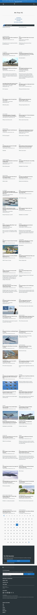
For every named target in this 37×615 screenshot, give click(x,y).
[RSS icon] (13, 592)
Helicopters (4, 315)
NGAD (3, 480)
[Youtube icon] (11, 592)
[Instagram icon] (7, 592)
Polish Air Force (5, 175)
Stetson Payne (5, 132)
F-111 (19, 405)
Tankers (20, 435)
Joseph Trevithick (5, 55)
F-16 (3, 239)
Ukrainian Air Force (6, 159)
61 (31, 530)
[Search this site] (33, 4)
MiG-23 (3, 450)
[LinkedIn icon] (9, 592)
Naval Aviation (21, 269)
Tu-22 (3, 299)
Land (4, 607)
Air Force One (5, 435)
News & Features (6, 602)
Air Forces (18, 20)
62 (5, 533)
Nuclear (4, 610)
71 (31, 533)
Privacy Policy (11, 0)
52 (5, 530)
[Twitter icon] (5, 592)
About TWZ (5, 580)
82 (5, 539)
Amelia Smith (21, 55)
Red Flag (20, 480)
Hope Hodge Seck (5, 117)
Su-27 (3, 254)
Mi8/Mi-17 (20, 98)
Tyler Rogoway (26, 39)
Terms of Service (6, 562)
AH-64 (20, 67)
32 (5, 524)
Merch (4, 612)
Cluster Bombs (21, 239)
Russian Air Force (22, 315)
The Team (5, 584)
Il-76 (19, 175)
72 (5, 536)
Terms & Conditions (6, 587)
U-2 (3, 98)
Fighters (4, 405)
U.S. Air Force (5, 52)
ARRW (20, 299)
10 (30, 515)
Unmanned (20, 52)
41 (31, 524)
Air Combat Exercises (6, 36)
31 (31, 521)
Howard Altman (21, 39)
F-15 (3, 67)
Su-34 (20, 36)
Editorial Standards (7, 578)
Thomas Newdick (5, 101)
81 (31, 536)
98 (25, 542)
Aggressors (18, 17)
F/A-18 (20, 207)
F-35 (3, 465)
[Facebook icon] (3, 592)
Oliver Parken (26, 70)
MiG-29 (20, 190)
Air (3, 604)
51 (31, 527)
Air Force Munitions (18, 19)
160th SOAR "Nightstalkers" (7, 284)
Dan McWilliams (21, 210)
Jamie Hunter (5, 39)
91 (31, 539)
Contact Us (5, 582)
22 (5, 521)
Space (4, 609)
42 (5, 527)
